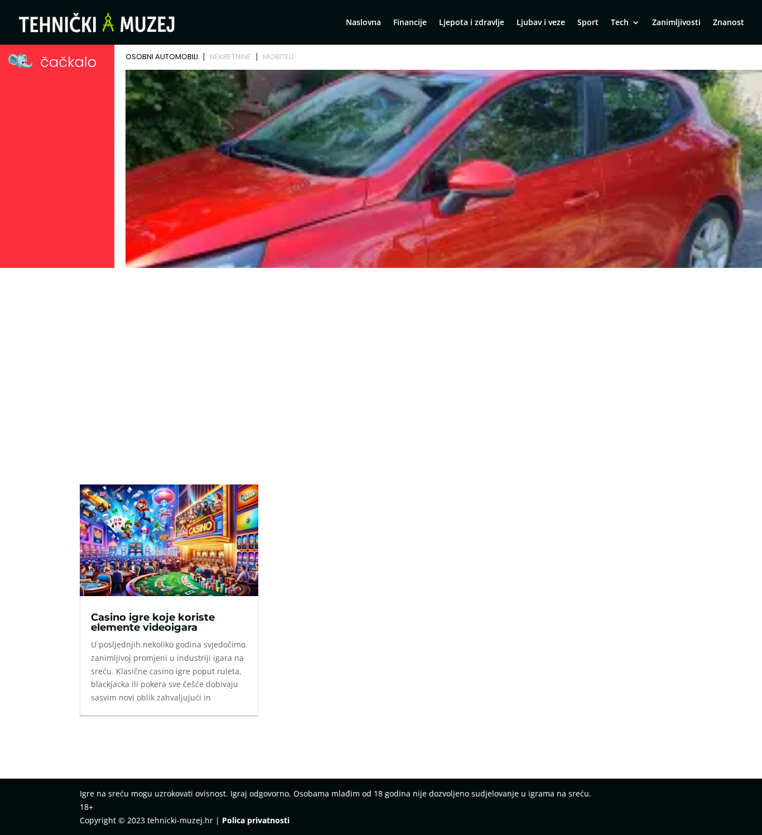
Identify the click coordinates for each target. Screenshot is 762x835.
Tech (620, 22)
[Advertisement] (381, 355)
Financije (410, 22)
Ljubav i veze (541, 22)
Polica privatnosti (256, 820)
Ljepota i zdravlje (471, 22)
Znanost (728, 22)
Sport (588, 22)
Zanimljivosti (676, 22)
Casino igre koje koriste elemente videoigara (153, 622)
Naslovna (363, 22)
